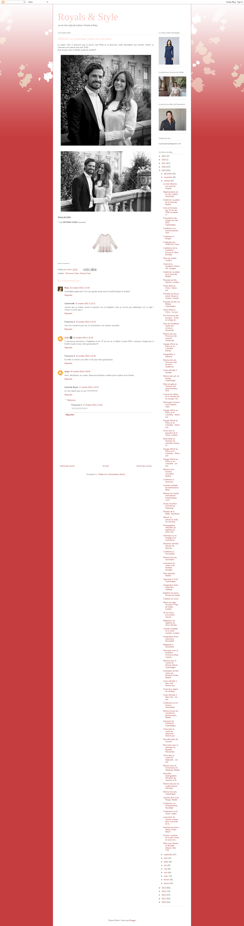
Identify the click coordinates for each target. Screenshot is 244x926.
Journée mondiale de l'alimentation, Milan (171, 487)
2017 (164, 163)
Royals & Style (88, 16)
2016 (164, 167)
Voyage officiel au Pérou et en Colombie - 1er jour (170, 462)
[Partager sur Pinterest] (95, 269)
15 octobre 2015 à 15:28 (83, 338)
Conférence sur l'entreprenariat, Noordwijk (170, 805)
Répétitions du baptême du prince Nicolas (170, 623)
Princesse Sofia (72, 273)
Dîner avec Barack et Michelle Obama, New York (170, 846)
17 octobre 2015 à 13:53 (93, 405)
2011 (164, 899)
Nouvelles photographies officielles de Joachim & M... (170, 776)
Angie (67, 371)
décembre (168, 174)
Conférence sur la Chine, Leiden (170, 812)
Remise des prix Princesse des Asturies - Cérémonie (170, 337)
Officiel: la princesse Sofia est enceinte (170, 519)
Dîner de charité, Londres (170, 259)
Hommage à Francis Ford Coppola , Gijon (171, 404)
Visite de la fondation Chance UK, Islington (171, 266)
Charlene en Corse (170, 599)
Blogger (132, 920)
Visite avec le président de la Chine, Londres (170, 433)
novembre (168, 177)
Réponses (71, 400)
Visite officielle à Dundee (170, 371)
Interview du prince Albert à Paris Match (171, 829)
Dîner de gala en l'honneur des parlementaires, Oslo (170, 387)
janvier (167, 883)
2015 (164, 170)
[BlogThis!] (87, 269)
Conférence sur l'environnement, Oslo (171, 230)
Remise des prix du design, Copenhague (171, 378)
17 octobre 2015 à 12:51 (89, 387)
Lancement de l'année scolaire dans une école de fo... (170, 820)
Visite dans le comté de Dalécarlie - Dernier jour (169, 732)
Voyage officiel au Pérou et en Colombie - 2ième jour (171, 452)
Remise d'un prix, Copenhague (170, 793)
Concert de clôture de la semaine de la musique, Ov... (171, 396)
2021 (164, 156)
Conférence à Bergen (168, 237)
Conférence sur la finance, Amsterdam (170, 705)
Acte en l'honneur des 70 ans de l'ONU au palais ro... (170, 211)
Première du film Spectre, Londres (171, 281)
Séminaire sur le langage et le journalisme (170, 538)
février (167, 880)
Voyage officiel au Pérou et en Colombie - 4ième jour (171, 413)
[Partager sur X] (90, 269)
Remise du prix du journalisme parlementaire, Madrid (170, 714)
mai (165, 869)
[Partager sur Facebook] (92, 269)
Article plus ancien (144, 466)
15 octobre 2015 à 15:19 (86, 322)
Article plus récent (67, 466)
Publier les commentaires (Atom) (111, 474)
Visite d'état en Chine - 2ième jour (170, 288)
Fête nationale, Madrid (169, 574)
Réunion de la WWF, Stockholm (171, 513)
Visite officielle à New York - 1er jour (170, 697)
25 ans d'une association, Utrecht (169, 615)
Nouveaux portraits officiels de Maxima (171, 546)
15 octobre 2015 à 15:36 (86, 356)
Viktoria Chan (85, 273)
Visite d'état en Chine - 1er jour (170, 311)
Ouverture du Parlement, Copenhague (169, 723)
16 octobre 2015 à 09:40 (80, 371)
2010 (164, 902)
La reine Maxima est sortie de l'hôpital (170, 186)
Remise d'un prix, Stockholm (170, 558)
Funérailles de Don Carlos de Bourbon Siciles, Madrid (171, 674)
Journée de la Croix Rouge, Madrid (171, 799)
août (166, 858)
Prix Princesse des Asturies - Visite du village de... (171, 318)
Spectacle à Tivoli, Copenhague (170, 580)
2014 (164, 888)
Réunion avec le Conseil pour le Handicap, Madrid (171, 768)
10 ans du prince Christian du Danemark (170, 506)
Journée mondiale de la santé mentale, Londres (171, 631)
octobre (167, 181)
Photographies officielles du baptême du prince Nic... (169, 528)
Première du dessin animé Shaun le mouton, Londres (171, 296)
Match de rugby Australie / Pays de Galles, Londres (170, 605)
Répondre (68, 295)
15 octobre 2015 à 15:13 (85, 303)
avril (166, 872)
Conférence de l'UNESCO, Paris (171, 243)
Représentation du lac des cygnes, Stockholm (170, 194)
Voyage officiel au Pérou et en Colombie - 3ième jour (171, 423)
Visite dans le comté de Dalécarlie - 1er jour (170, 758)
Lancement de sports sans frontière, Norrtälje (169, 566)
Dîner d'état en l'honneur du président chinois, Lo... (171, 442)
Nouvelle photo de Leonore (170, 740)
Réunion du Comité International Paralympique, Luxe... (171, 496)
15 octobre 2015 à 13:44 (80, 288)
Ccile (67, 338)
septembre (168, 854)
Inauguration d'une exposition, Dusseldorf (170, 639)
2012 (164, 895)
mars (166, 876)
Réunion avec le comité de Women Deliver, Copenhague (170, 664)
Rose (67, 288)
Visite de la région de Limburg (170, 690)
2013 (164, 891)
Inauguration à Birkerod (169, 355)
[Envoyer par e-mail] (84, 269)
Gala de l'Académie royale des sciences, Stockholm (171, 327)
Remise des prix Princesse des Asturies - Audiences (170, 363)
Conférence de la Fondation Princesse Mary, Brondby (171, 251)
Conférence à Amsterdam (169, 553)
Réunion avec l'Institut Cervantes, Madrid (168, 472)
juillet (166, 862)
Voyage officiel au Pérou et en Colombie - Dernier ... (170, 347)
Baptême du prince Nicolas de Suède (171, 594)
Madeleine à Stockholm (168, 646)
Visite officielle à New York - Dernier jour (170, 683)
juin (165, 865)
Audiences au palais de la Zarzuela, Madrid (171, 202)
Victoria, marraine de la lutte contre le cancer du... (171, 837)
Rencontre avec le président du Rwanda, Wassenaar (170, 748)
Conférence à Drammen (168, 481)
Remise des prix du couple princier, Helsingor (171, 786)
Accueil (106, 466)
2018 (164, 160)
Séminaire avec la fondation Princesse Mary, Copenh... (171, 653)
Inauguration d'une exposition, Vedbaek (170, 587)
